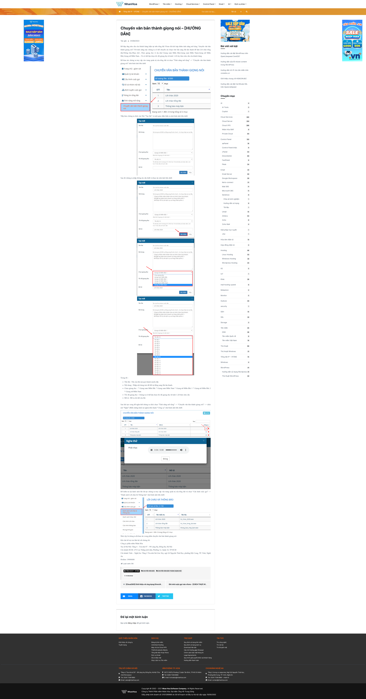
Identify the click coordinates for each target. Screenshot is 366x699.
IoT (222, 274)
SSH (222, 312)
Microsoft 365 (227, 191)
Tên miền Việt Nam (229, 340)
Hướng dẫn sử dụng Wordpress (234, 372)
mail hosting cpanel (228, 285)
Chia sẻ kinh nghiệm (231, 199)
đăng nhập (132, 623)
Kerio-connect (227, 182)
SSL (222, 317)
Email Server (227, 174)
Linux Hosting (227, 255)
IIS (222, 268)
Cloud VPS (226, 125)
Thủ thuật (224, 346)
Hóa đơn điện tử (227, 240)
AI (229, 4)
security (224, 306)
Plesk (224, 164)
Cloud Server (227, 121)
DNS (224, 332)
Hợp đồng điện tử (228, 245)
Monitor (224, 295)
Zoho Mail (226, 224)
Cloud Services (192, 4)
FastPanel (226, 160)
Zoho (224, 220)
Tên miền (166, 4)
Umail (224, 212)
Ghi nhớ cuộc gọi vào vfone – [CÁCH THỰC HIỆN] (188, 584)
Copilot (225, 111)
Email (221, 4)
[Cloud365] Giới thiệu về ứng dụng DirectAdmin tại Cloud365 (151, 584)
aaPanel (225, 143)
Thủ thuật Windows (228, 351)
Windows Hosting (229, 259)
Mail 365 (225, 187)
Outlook (224, 301)
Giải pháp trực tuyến (229, 230)
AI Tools (225, 107)
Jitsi (223, 234)
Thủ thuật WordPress (230, 376)
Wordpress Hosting (229, 263)
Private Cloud (227, 134)
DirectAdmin (227, 156)
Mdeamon (225, 290)
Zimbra (225, 216)
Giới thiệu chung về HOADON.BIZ (234, 79)
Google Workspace (229, 178)
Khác (223, 279)
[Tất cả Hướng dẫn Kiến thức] (224, 11)
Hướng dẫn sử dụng (231, 203)
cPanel (224, 152)
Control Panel (208, 4)
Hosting (178, 4)
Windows (224, 362)
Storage (224, 322)
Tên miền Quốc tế (229, 336)
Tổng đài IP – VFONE (131, 12)
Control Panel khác (229, 148)
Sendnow (225, 195)
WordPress (153, 4)
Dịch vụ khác (240, 4)
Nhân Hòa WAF (228, 129)
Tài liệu (226, 207)
